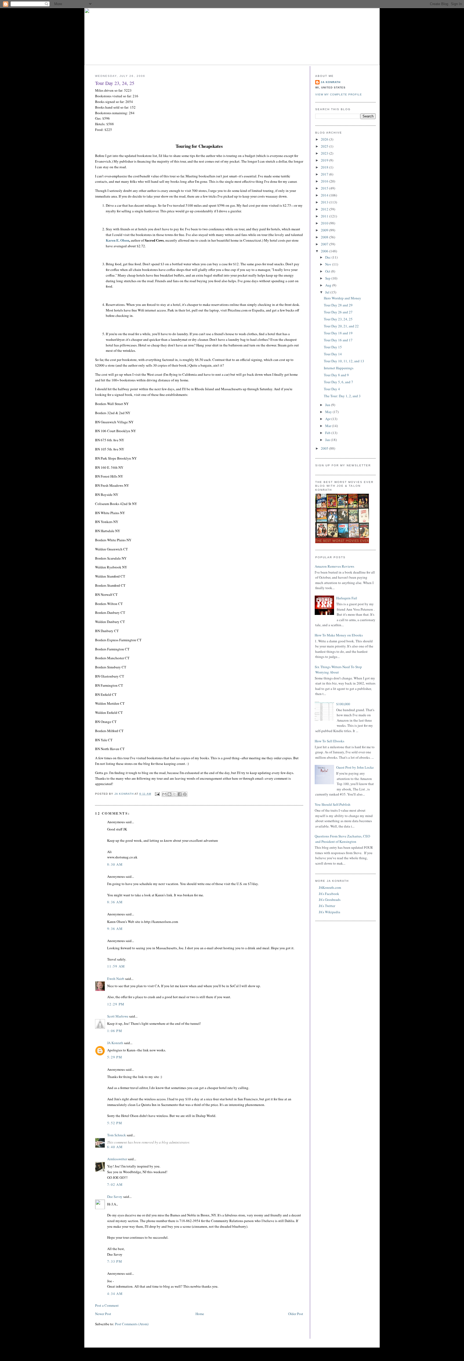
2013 (325, 202)
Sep (328, 278)
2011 (325, 216)
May (329, 411)
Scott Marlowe (117, 1016)
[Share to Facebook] (179, 794)
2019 (325, 160)
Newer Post (103, 1313)
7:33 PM (114, 1261)
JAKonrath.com (330, 887)
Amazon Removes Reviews (334, 566)
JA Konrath (115, 1042)
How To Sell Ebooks (329, 741)
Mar (328, 425)
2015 (325, 188)
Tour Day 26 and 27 (338, 312)
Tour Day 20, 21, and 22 (341, 326)
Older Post (295, 1313)
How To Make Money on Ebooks (339, 635)
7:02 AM (115, 1184)
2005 (325, 448)
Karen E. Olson (117, 240)
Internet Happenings (338, 368)
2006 (325, 251)
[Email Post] (157, 793)
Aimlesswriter (117, 1158)
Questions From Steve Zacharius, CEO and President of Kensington (342, 839)
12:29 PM (115, 1004)
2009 (325, 230)
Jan (328, 439)
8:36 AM (115, 902)
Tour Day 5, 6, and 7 (338, 381)
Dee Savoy (114, 1196)
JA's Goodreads (329, 899)
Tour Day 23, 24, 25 (338, 319)
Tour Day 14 (333, 354)
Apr (328, 418)
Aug (328, 285)
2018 (325, 167)
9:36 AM (115, 928)
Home (199, 1313)
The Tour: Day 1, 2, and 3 (342, 395)
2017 (325, 174)
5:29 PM (114, 1057)
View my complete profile (338, 94)
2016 (325, 181)
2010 (325, 223)
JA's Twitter (327, 905)
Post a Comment (107, 1305)
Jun (328, 404)
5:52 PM (114, 1122)
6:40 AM (115, 1146)
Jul (327, 292)
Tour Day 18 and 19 (338, 333)
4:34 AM (115, 1293)
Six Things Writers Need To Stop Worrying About (338, 669)
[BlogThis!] (169, 794)
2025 (325, 146)
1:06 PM (114, 1030)
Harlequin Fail (346, 598)
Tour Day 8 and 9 (336, 375)
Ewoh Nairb (115, 978)
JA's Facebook (329, 893)
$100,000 (343, 703)
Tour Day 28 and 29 (338, 305)
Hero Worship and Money (342, 298)
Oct (328, 271)
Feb (328, 432)
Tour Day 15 (333, 347)
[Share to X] (174, 794)
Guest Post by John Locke (355, 767)
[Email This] (164, 794)
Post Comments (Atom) (131, 1323)
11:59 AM (116, 966)
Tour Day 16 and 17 (338, 340)
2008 (325, 237)
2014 (325, 195)
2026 (325, 139)
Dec (328, 257)
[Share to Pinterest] (184, 794)
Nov (328, 264)
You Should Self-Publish (332, 804)
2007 (325, 244)
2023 (325, 153)
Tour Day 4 (332, 388)
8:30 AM (115, 864)
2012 (325, 209)
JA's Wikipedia (329, 911)
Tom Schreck (116, 1135)
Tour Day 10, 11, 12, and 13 (344, 361)
